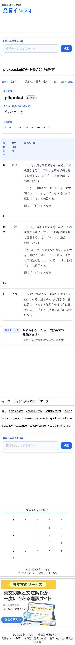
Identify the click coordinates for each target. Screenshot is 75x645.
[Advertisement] (29, 24)
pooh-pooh (41, 418)
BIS (4, 411)
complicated (16, 411)
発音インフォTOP (11, 638)
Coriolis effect (53, 411)
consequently (34, 411)
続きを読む (67, 81)
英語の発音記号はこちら (37, 569)
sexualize (21, 425)
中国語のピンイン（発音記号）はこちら (37, 573)
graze (16, 418)
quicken (55, 418)
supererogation (38, 425)
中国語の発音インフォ (50, 634)
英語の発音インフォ (23, 634)
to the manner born (61, 425)
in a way (27, 418)
